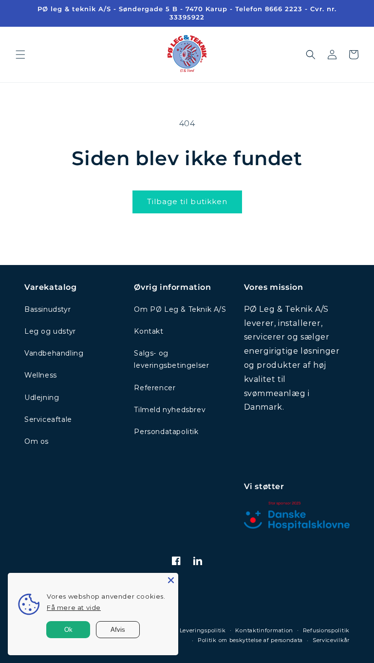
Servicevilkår (331, 640)
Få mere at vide (74, 607)
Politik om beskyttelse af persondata (250, 640)
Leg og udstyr (50, 331)
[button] (20, 54)
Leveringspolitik (203, 630)
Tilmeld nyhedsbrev (170, 409)
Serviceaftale (48, 419)
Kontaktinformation (264, 630)
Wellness (40, 375)
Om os (36, 441)
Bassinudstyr (47, 309)
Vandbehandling (53, 353)
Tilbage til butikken (187, 201)
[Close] (171, 580)
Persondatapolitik (166, 431)
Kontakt (148, 331)
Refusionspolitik (326, 630)
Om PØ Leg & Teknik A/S (180, 309)
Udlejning (41, 397)
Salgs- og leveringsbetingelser (171, 359)
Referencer (154, 387)
